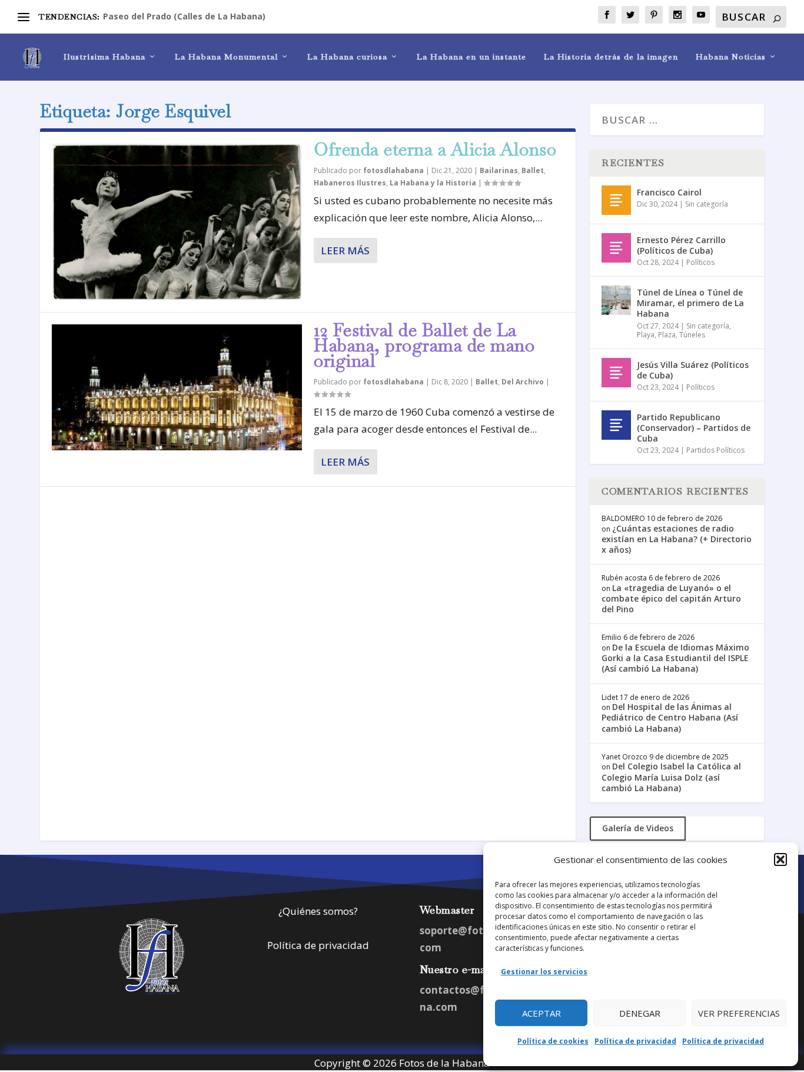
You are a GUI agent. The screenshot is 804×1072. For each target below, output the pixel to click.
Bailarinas (499, 170)
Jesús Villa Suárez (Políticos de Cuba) (693, 370)
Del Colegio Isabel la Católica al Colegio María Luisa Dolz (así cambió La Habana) (671, 777)
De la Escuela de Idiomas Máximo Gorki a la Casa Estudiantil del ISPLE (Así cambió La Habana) (675, 658)
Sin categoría (706, 204)
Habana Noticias (731, 57)
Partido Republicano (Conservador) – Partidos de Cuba (693, 427)
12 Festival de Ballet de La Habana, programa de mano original (424, 345)
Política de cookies (553, 1041)
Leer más (345, 250)
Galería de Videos (637, 828)
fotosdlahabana (393, 170)
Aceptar (541, 1013)
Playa (646, 335)
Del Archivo (522, 382)
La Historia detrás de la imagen (611, 57)
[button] (780, 859)
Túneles (692, 335)
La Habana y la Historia (433, 183)
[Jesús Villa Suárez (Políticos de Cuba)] (616, 372)
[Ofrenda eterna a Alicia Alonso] (177, 222)
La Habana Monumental (226, 57)
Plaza (667, 335)
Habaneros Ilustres (350, 183)
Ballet (532, 170)
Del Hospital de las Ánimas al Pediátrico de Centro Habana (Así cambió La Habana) (670, 717)
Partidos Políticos (715, 450)
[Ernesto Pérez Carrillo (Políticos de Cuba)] (616, 248)
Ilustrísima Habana (104, 57)
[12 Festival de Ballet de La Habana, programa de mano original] (177, 387)
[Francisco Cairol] (616, 200)
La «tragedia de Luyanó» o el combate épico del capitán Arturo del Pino (671, 598)
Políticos (700, 262)
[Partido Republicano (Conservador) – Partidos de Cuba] (616, 425)
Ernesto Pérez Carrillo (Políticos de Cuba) (681, 245)
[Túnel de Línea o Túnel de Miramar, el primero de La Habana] (616, 300)
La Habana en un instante (471, 57)
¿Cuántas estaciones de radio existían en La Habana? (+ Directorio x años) (677, 539)
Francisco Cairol (669, 192)
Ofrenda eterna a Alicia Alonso (435, 149)
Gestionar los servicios (544, 972)
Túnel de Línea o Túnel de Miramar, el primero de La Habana (690, 303)
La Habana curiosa (347, 57)
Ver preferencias (739, 1013)
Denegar (639, 1013)
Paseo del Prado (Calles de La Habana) (184, 16)
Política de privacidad (635, 1041)
